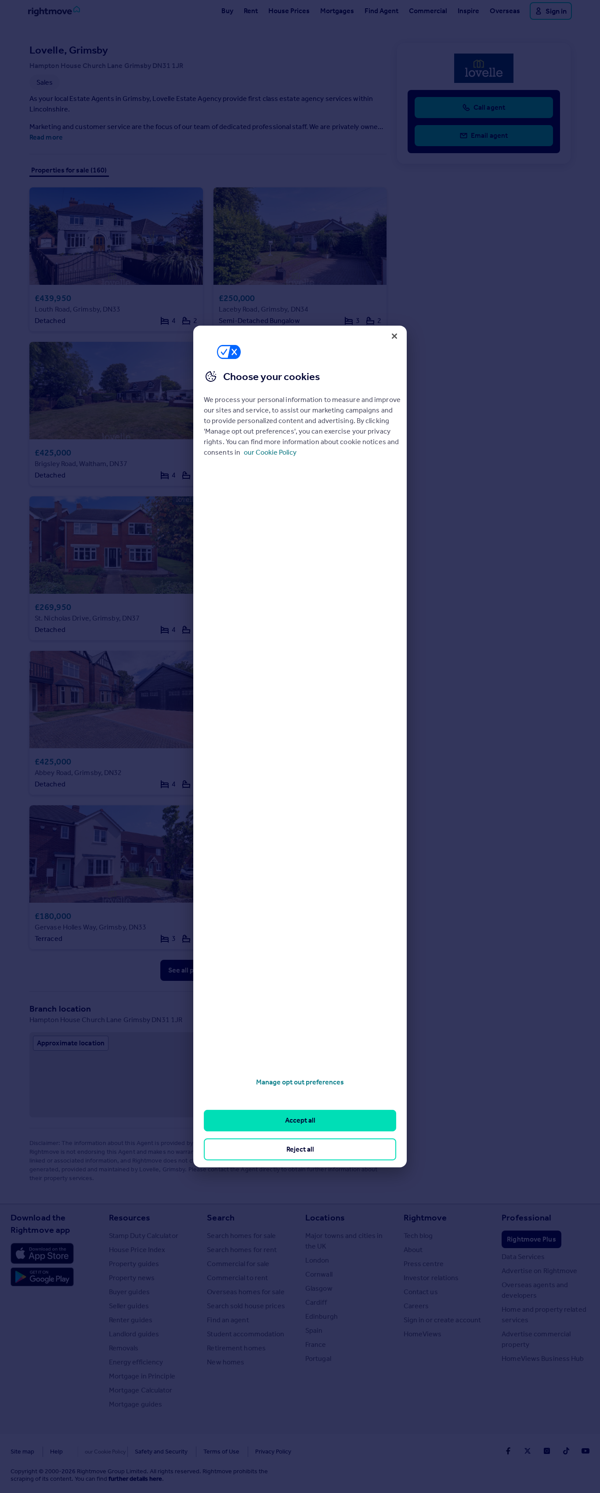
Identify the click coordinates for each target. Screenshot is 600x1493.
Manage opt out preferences (300, 1082)
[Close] (394, 336)
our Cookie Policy (270, 452)
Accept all (300, 1120)
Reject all (300, 1149)
